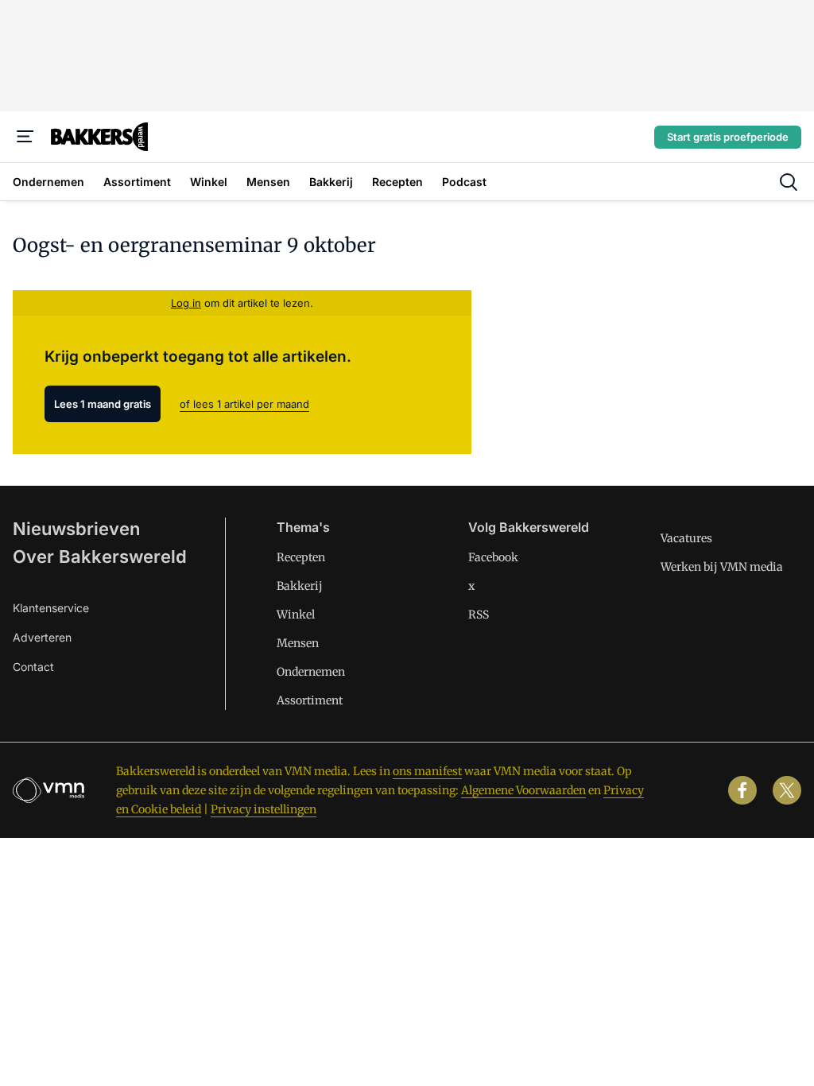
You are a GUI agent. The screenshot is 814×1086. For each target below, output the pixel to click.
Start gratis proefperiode (728, 136)
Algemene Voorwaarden (523, 790)
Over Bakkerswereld (100, 556)
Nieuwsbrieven (76, 528)
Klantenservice (51, 608)
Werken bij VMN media (722, 567)
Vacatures (686, 538)
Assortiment (310, 700)
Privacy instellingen (263, 809)
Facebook (493, 557)
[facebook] (742, 790)
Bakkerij (300, 586)
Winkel (296, 614)
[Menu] (25, 137)
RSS (478, 614)
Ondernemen (311, 672)
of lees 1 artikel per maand (244, 404)
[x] (787, 790)
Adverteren (42, 637)
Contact (33, 666)
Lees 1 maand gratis (102, 404)
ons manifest (427, 771)
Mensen (298, 643)
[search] (788, 182)
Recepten (301, 557)
